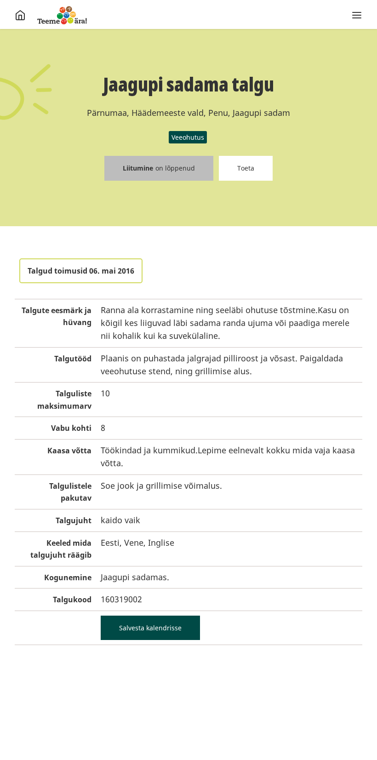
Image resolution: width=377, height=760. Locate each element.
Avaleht (62, 15)
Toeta (245, 168)
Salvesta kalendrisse (150, 627)
